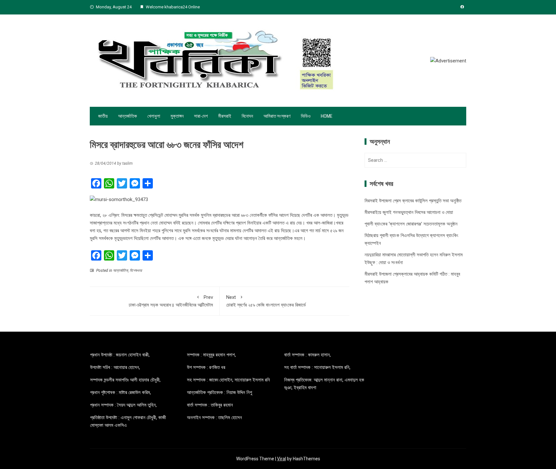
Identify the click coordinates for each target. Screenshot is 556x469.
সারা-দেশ (201, 116)
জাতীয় (103, 116)
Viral (281, 458)
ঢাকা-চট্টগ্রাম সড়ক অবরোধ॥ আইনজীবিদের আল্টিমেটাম (171, 301)
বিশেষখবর (136, 270)
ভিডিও (305, 116)
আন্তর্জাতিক (127, 116)
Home (326, 116)
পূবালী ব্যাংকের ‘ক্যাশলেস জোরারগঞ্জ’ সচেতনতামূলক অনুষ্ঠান (411, 224)
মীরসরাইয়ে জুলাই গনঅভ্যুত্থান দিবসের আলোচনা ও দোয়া (409, 212)
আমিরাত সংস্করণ (277, 116)
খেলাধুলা (153, 116)
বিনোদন (247, 116)
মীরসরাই (224, 116)
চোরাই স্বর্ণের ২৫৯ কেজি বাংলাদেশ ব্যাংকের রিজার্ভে (266, 301)
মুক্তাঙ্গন (177, 116)
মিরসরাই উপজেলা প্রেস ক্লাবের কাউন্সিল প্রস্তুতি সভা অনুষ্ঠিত (413, 201)
